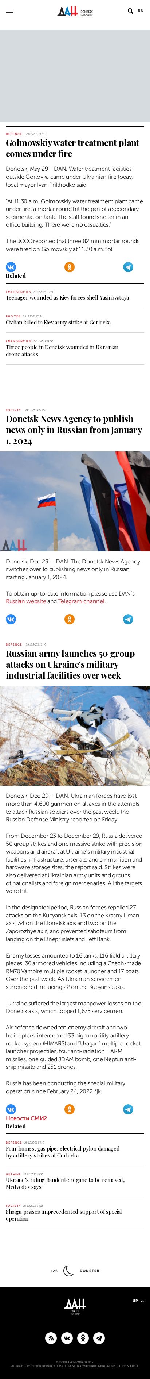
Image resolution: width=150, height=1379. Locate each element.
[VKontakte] (11, 267)
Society (13, 410)
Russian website (26, 601)
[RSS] (51, 1337)
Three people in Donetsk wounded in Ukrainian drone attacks (62, 350)
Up (135, 1301)
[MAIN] (99, 1337)
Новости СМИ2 (26, 1118)
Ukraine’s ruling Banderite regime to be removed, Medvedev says (65, 1183)
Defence (14, 134)
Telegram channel (81, 601)
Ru (141, 10)
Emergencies (18, 292)
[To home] (75, 11)
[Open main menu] (9, 11)
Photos (13, 316)
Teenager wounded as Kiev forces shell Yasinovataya (67, 297)
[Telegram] (128, 267)
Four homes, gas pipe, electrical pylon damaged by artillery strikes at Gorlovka (62, 1152)
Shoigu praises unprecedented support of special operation (64, 1215)
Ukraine (13, 1174)
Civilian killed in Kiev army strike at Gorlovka (58, 322)
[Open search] (130, 11)
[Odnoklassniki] (69, 267)
